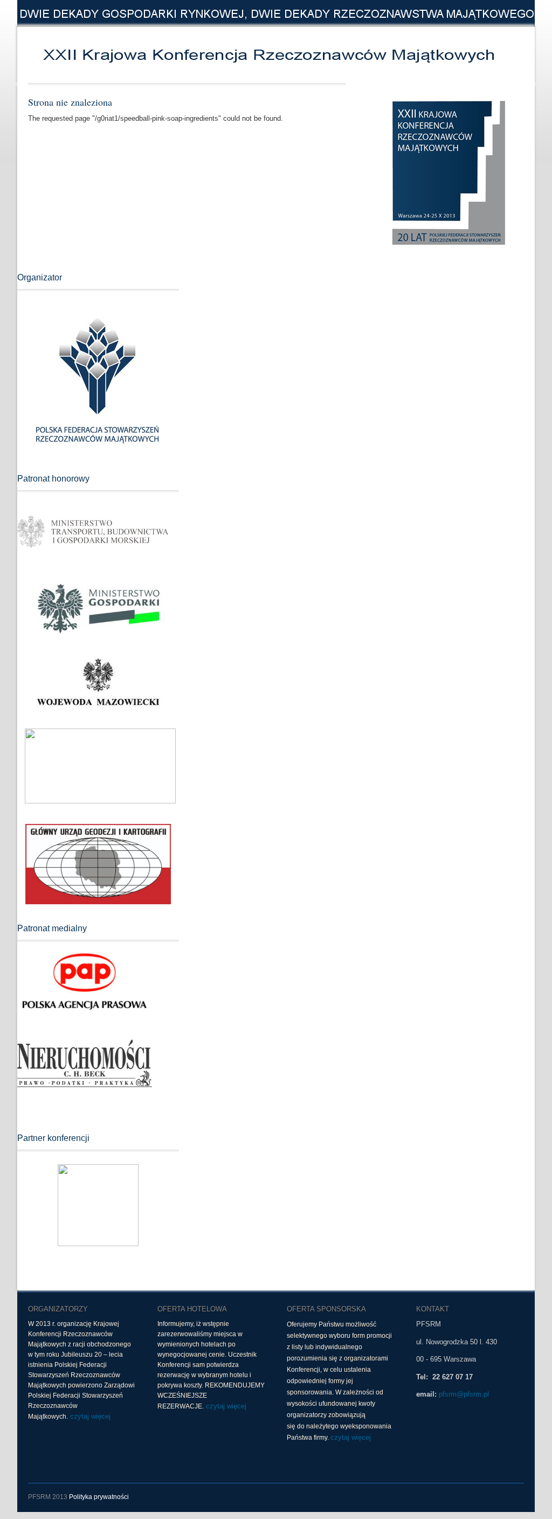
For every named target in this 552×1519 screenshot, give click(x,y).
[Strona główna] (184, 55)
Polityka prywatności (99, 1497)
